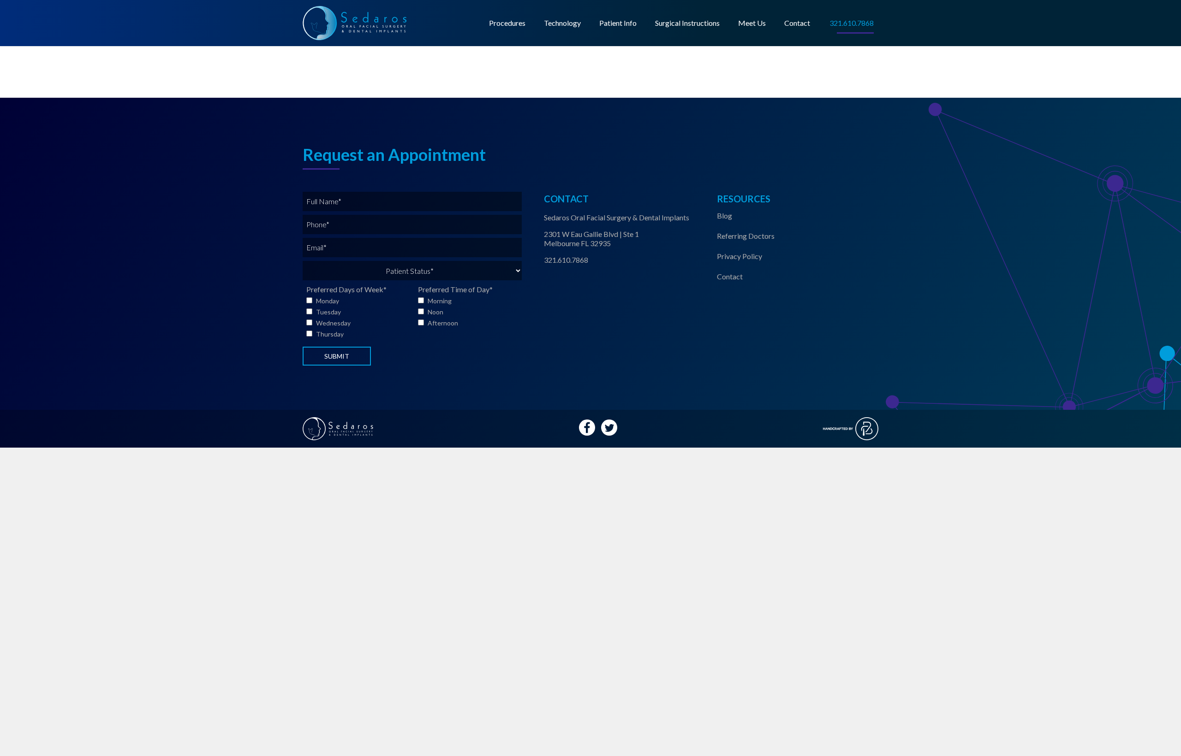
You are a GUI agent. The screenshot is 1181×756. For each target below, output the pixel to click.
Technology (562, 22)
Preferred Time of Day (455, 289)
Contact (797, 22)
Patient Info (618, 22)
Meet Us (752, 22)
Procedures (507, 22)
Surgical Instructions (687, 22)
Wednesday (333, 323)
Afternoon (443, 323)
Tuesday (328, 312)
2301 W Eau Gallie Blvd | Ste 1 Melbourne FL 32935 (591, 239)
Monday (327, 301)
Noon (435, 312)
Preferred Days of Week (346, 289)
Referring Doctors (746, 235)
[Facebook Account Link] (587, 427)
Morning (440, 301)
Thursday (330, 334)
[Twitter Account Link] (609, 427)
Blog (724, 215)
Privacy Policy (739, 256)
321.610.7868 (566, 259)
